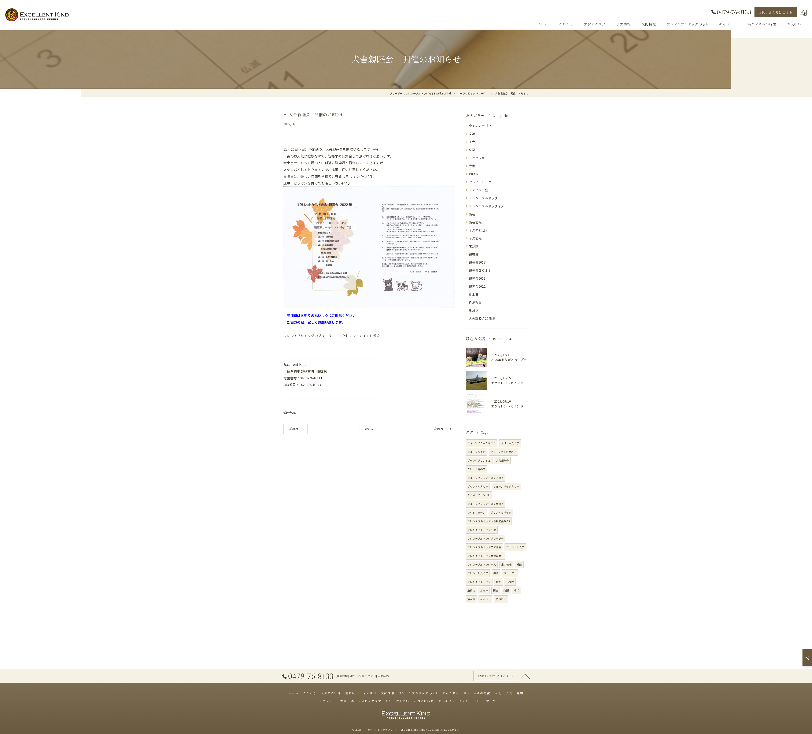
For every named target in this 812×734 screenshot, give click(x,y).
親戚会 (474, 254)
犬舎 (472, 166)
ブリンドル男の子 (477, 486)
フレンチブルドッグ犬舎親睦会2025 (488, 521)
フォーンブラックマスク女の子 (485, 504)
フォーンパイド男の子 (506, 486)
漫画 (519, 564)
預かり (471, 599)
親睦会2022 (290, 413)
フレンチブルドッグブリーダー (485, 538)
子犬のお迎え (478, 230)
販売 (495, 590)
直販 (472, 133)
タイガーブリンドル (479, 495)
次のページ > (443, 429)
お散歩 (474, 174)
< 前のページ (295, 429)
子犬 (472, 141)
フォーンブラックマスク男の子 (485, 478)
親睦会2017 (477, 262)
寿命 (496, 573)
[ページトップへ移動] (525, 676)
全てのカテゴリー (482, 125)
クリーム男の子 (476, 469)
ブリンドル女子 (515, 547)
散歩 (498, 582)
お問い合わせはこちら (776, 12)
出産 (472, 214)
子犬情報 (475, 238)
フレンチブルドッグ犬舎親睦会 (485, 556)
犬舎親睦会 (502, 460)
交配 (506, 590)
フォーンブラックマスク (481, 443)
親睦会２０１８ (480, 270)
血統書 (471, 590)
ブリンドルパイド (500, 512)
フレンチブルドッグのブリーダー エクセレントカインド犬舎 (331, 335)
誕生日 (474, 294)
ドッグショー (478, 158)
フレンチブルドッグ (483, 198)
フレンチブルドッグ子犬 (486, 206)
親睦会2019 (477, 278)
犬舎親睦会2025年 (482, 318)
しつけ (510, 582)
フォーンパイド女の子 (503, 452)
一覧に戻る (369, 429)
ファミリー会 (478, 190)
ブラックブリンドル (479, 460)
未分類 (474, 246)
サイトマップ (486, 701)
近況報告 (475, 302)
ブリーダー (510, 573)
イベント (485, 599)
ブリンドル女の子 (477, 573)
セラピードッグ (480, 182)
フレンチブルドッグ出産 (481, 530)
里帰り (474, 310)
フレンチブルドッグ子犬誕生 (484, 547)
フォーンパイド (476, 452)
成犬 (516, 590)
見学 (472, 150)
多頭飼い (501, 599)
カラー (484, 590)
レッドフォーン (476, 512)
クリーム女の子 (510, 443)
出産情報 (475, 222)
